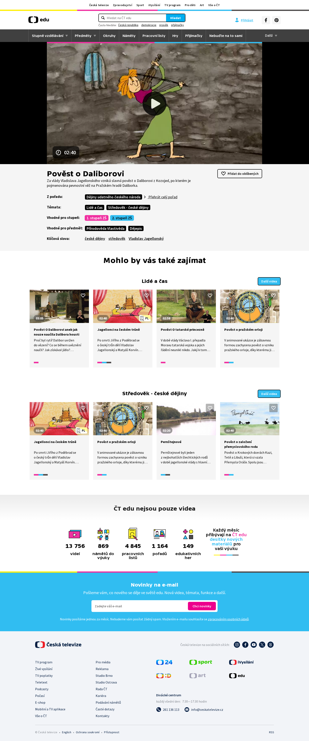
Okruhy (109, 36)
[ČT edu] (38, 21)
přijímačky (177, 25)
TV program (172, 5)
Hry (175, 36)
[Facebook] (266, 20)
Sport (140, 5)
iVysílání (154, 5)
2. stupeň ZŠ (122, 218)
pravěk (163, 25)
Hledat (175, 18)
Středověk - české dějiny (128, 207)
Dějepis (136, 228)
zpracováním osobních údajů (228, 619)
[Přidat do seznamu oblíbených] (83, 295)
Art (202, 5)
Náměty (129, 36)
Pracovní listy (154, 36)
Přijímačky (193, 36)
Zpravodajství (122, 5)
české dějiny (95, 238)
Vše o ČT (214, 5)
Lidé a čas (95, 207)
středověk (116, 238)
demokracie (148, 25)
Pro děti (190, 5)
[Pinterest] (276, 20)
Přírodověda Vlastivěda (105, 228)
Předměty (83, 36)
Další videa (269, 281)
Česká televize (99, 5)
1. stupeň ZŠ (97, 218)
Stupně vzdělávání (47, 36)
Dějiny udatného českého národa (113, 197)
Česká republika (128, 25)
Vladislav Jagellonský (146, 238)
